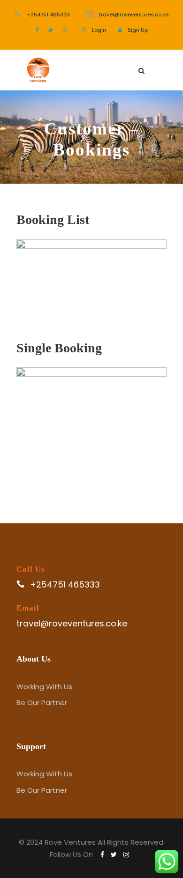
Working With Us (44, 687)
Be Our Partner (41, 702)
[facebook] (37, 30)
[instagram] (65, 30)
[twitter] (50, 30)
